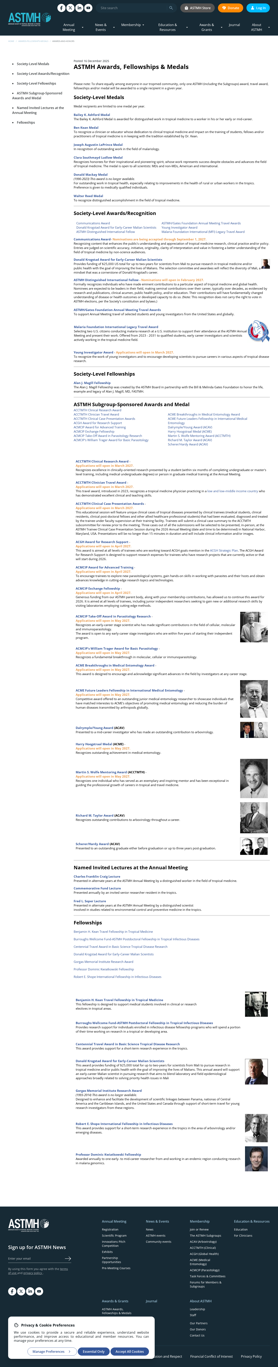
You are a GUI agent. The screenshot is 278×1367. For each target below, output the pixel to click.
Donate (233, 8)
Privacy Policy (251, 1356)
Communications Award (93, 223)
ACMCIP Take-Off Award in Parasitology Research (108, 436)
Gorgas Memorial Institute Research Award (103, 962)
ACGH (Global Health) (204, 1254)
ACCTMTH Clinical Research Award (97, 410)
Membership (131, 25)
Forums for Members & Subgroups (205, 1284)
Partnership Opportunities (111, 1260)
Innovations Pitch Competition (113, 1244)
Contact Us (197, 1335)
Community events (158, 1242)
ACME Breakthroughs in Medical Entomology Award (204, 414)
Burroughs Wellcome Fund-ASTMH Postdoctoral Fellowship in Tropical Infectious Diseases (136, 939)
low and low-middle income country (232, 491)
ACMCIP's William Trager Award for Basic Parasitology (111, 440)
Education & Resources (167, 27)
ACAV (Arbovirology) (203, 1242)
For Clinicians (243, 1235)
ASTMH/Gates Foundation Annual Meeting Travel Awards (201, 223)
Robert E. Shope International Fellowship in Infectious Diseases (117, 977)
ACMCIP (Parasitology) (204, 1270)
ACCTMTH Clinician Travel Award (96, 414)
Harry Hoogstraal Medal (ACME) (190, 431)
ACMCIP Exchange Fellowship (94, 431)
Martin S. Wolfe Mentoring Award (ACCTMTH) (199, 436)
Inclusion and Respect (165, 1356)
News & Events (101, 27)
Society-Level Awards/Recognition (43, 73)
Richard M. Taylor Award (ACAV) (190, 440)
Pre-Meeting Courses (116, 1268)
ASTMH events (155, 1235)
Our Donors (198, 1329)
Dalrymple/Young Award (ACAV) (190, 427)
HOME (11, 41)
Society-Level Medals (33, 64)
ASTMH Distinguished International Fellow (106, 232)
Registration (110, 1229)
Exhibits (107, 1252)
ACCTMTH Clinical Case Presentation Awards (104, 419)
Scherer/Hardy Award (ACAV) (188, 444)
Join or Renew (199, 1229)
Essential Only (94, 1351)
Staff (193, 1315)
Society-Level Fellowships (36, 83)
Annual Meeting (69, 27)
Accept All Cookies (130, 1351)
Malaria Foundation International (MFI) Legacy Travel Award (203, 232)
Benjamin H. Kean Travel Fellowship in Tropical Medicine (113, 932)
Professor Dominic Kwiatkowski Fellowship (104, 969)
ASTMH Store (200, 8)
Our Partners (199, 1323)
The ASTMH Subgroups (205, 1235)
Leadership (197, 1309)
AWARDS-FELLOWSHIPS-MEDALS (33, 41)
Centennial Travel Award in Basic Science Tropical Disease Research (120, 947)
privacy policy (33, 1273)
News (149, 1229)
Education (241, 1229)
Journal (234, 25)
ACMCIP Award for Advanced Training (100, 427)
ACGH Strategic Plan (224, 550)
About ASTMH (256, 27)
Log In (261, 8)
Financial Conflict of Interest (211, 1356)
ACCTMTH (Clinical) (203, 1248)
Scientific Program (114, 1235)
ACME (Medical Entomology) (200, 1262)
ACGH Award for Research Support (98, 423)
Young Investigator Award (179, 227)
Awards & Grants (206, 27)
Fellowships (26, 122)
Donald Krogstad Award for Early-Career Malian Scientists (116, 227)
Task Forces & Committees (207, 1276)
